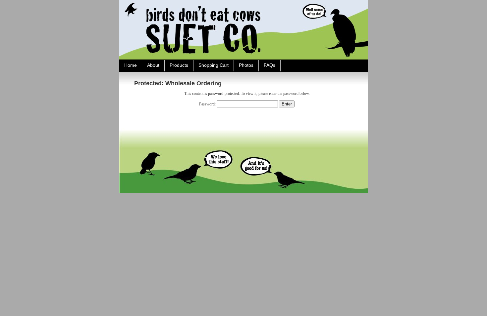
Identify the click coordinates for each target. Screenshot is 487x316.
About (153, 65)
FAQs (269, 65)
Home (130, 65)
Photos (246, 65)
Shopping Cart (213, 65)
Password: (208, 104)
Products (179, 65)
